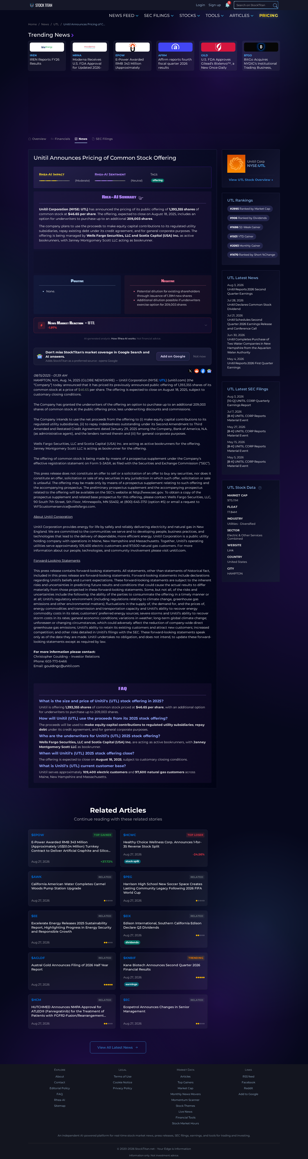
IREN (33, 55)
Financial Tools (185, 1117)
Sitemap (59, 1105)
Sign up (215, 5)
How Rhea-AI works (123, 338)
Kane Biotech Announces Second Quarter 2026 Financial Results (161, 967)
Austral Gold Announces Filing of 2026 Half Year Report (69, 967)
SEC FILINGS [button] (157, 15)
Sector (233, 530)
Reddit (248, 1088)
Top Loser (195, 834)
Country (234, 557)
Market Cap (237, 495)
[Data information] (260, 488)
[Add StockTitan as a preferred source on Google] (208, 371)
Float (232, 507)
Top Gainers (185, 1082)
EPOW (120, 55)
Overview (39, 139)
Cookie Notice (122, 1082)
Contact (59, 1082)
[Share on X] (189, 371)
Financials (62, 139)
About (59, 1076)
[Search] (275, 5)
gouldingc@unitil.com (62, 666)
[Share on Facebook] (202, 371)
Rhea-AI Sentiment (110, 174)
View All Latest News (115, 1047)
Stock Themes (185, 1105)
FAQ (60, 1094)
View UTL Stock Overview (251, 180)
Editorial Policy (60, 1088)
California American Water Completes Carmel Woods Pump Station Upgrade (68, 886)
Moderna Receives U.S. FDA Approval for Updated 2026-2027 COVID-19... (87, 65)
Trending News (49, 35)
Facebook (248, 1082)
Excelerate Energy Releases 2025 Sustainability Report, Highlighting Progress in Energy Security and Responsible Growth (71, 927)
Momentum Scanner (185, 1100)
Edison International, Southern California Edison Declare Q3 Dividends (162, 925)
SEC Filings (104, 139)
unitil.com (177, 380)
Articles (185, 1076)
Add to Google (248, 1094)
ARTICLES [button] (239, 15)
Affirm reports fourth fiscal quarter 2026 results (175, 63)
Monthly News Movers (185, 1094)
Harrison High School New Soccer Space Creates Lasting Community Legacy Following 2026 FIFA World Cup (162, 888)
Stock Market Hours (185, 1123)
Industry (235, 518)
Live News (185, 1111)
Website (234, 545)
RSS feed (248, 1076)
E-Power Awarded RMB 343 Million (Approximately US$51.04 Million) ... (130, 65)
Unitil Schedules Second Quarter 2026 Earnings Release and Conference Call (249, 324)
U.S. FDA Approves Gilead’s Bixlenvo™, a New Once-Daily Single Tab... (217, 65)
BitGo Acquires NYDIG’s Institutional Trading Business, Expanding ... (260, 65)
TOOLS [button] (213, 15)
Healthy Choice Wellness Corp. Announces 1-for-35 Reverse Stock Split (162, 844)
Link (230, 550)
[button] (140, 198)
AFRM (162, 55)
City (230, 568)
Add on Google (173, 356)
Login (200, 5)
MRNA (77, 55)
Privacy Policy (122, 1088)
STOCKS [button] (187, 15)
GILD (204, 55)
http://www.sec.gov (148, 492)
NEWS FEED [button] (121, 15)
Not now (199, 356)
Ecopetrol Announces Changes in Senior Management (156, 1009)
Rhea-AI (59, 1100)
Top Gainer (102, 834)
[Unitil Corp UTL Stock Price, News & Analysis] (236, 164)
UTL (162, 380)
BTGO (248, 55)
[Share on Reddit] (196, 371)
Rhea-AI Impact (51, 174)
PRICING (268, 15)
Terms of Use (122, 1076)
